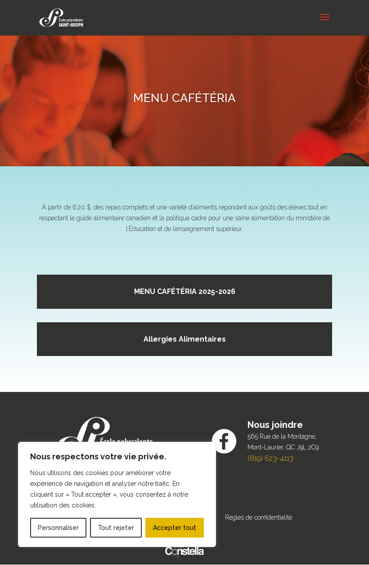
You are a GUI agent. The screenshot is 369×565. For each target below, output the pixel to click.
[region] (117, 494)
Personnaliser (58, 527)
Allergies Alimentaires (185, 339)
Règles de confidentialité (258, 517)
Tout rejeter (116, 527)
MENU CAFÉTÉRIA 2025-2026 (184, 291)
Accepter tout (174, 527)
